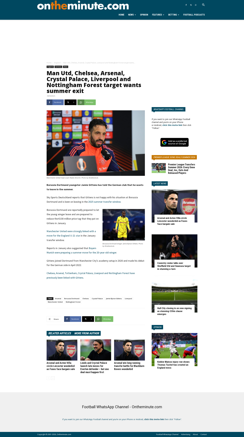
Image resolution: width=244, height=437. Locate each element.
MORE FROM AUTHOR (86, 333)
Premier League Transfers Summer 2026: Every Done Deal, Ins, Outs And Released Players (181, 168)
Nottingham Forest (73, 302)
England (57, 63)
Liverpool (128, 298)
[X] (191, 5)
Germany (58, 67)
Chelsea (85, 298)
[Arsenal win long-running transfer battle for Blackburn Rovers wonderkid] (129, 350)
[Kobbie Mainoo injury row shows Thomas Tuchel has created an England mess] (174, 349)
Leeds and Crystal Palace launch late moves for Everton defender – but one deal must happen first (94, 367)
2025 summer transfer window (104, 201)
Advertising (185, 434)
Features (157, 14)
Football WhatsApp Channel (167, 434)
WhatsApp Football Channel (168, 109)
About (195, 434)
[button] (203, 5)
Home (121, 14)
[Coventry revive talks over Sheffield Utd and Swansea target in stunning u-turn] (174, 251)
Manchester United (55, 302)
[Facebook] (186, 5)
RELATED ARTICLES (59, 333)
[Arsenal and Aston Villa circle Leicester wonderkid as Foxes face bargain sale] (62, 350)
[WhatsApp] (196, 5)
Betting (172, 14)
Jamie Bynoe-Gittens (114, 298)
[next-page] (53, 378)
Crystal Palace (97, 298)
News (131, 14)
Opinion (144, 14)
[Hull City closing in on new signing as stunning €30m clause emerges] (174, 296)
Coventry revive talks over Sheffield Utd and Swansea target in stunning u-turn (174, 266)
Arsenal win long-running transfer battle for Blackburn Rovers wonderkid (129, 366)
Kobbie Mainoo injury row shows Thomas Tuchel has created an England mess (173, 364)
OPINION (157, 327)
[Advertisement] (122, 40)
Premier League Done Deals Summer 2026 (174, 157)
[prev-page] (48, 378)
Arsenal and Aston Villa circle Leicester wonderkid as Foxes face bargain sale (61, 366)
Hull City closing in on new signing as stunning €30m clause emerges (174, 311)
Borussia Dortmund (71, 298)
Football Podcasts (194, 14)
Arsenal (58, 298)
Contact (204, 434)
